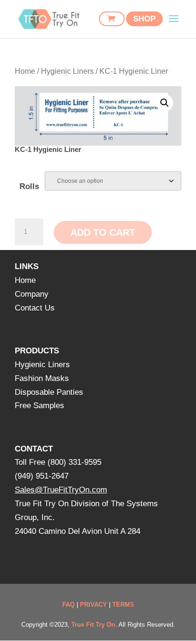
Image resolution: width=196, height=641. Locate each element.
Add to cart (102, 232)
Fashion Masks (42, 378)
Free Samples (39, 405)
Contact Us (35, 307)
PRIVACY (93, 604)
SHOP (144, 18)
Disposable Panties (49, 392)
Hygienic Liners (67, 71)
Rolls (29, 186)
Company (32, 294)
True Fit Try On (93, 624)
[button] (164, 102)
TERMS (123, 604)
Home (25, 71)
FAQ (68, 604)
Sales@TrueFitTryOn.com (61, 489)
